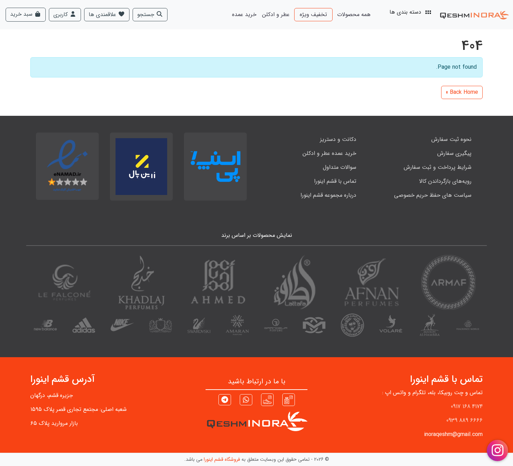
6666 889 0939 (464, 420)
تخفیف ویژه (313, 14)
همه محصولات (354, 14)
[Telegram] (225, 400)
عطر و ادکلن (276, 14)
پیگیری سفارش (454, 153)
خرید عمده (244, 14)
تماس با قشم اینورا (335, 181)
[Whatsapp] (246, 400)
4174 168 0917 (467, 406)
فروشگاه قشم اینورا (222, 459)
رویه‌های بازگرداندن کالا (445, 181)
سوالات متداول (339, 167)
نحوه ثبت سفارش (451, 139)
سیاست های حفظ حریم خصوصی (432, 195)
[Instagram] (288, 399)
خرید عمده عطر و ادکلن (329, 153)
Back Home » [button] (462, 92)
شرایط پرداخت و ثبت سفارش (437, 167)
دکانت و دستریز (338, 139)
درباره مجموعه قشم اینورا (328, 195)
